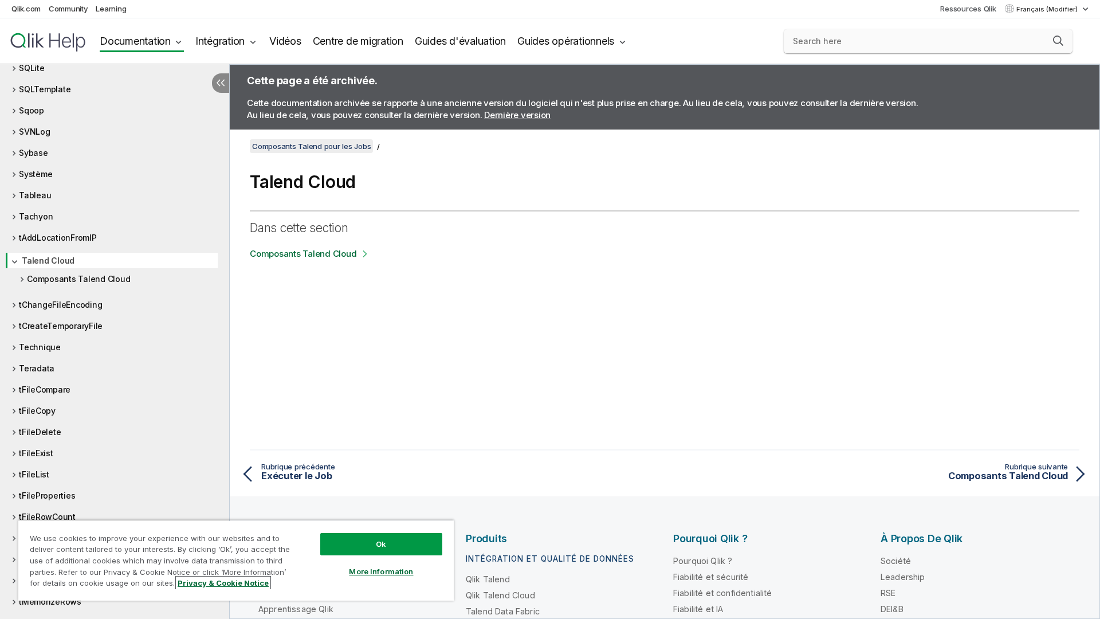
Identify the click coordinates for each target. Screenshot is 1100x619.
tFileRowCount (47, 517)
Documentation (135, 41)
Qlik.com (26, 8)
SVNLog (34, 131)
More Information (381, 571)
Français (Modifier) (1047, 9)
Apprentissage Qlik (295, 609)
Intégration (220, 41)
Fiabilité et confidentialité (722, 593)
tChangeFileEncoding (60, 305)
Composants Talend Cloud (78, 279)
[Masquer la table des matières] (220, 83)
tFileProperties (47, 495)
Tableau (35, 195)
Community (68, 8)
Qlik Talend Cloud (500, 595)
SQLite (32, 68)
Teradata (36, 368)
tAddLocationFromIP (58, 237)
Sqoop (31, 110)
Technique (40, 347)
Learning (111, 8)
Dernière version (517, 114)
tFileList (34, 474)
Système (35, 174)
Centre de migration (358, 41)
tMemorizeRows (50, 601)
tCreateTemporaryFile (61, 326)
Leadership (903, 577)
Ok (381, 544)
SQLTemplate (44, 89)
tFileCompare (44, 389)
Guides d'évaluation (460, 41)
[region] (236, 560)
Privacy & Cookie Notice (223, 582)
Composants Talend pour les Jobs (311, 146)
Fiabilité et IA (698, 609)
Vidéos (285, 41)
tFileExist (36, 453)
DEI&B (892, 609)
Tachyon (36, 216)
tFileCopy (37, 411)
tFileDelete (40, 432)
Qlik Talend (488, 579)
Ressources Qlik (968, 8)
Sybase (33, 153)
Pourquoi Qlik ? (702, 561)
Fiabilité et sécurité (710, 577)
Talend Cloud (48, 260)
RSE (888, 593)
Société (896, 561)
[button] (1058, 40)
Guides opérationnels (565, 41)
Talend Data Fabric (503, 611)
